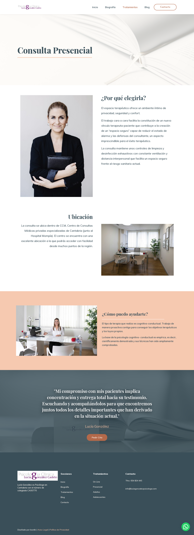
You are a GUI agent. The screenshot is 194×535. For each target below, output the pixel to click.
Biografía (110, 7)
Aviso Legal (42, 529)
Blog (147, 7)
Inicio (95, 7)
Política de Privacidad (59, 529)
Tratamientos (130, 7)
